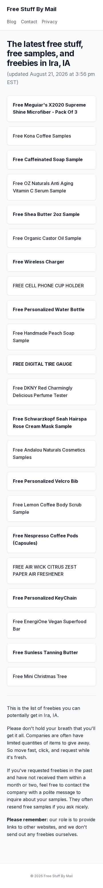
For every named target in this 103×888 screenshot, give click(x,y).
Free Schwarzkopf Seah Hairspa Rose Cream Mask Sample (50, 422)
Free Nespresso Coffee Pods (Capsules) (45, 539)
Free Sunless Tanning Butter (45, 652)
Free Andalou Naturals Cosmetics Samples (49, 453)
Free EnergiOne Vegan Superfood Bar (49, 625)
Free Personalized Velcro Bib (45, 481)
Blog (11, 21)
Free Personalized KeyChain (45, 598)
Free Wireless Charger (38, 262)
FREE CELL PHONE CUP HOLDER (48, 285)
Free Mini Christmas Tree (40, 676)
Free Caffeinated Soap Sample (48, 159)
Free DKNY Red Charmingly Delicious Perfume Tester (42, 391)
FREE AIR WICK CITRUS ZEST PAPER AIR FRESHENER (45, 570)
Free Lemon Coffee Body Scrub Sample (47, 508)
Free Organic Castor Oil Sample (47, 238)
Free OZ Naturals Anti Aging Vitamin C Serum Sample (43, 187)
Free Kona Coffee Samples (42, 136)
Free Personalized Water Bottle (48, 309)
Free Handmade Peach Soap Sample (43, 336)
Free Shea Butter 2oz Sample (46, 214)
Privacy (50, 21)
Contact (29, 21)
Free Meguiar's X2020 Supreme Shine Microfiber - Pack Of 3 (49, 108)
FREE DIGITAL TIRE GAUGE (42, 364)
